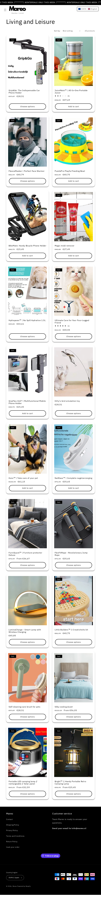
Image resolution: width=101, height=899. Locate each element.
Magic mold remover (64, 245)
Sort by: (57, 31)
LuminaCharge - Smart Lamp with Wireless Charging (25, 631)
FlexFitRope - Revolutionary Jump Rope (71, 553)
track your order (13, 847)
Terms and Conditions (15, 836)
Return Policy (11, 841)
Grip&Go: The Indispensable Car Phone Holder (24, 91)
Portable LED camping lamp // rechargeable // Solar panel (23, 782)
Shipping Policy (12, 825)
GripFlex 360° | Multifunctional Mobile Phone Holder (27, 402)
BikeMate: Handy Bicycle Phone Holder (27, 245)
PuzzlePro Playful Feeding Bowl (70, 171)
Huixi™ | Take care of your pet (23, 478)
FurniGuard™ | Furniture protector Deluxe (25, 553)
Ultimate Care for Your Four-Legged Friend (72, 321)
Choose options (27, 106)
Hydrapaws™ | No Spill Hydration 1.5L (27, 320)
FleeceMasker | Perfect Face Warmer (26, 171)
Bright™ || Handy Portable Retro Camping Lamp (70, 782)
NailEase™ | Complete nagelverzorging (73, 478)
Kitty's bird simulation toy (67, 401)
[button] (5, 10)
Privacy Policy (12, 830)
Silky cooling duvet (64, 707)
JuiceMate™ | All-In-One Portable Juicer (71, 91)
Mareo (15, 886)
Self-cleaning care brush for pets (24, 707)
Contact (9, 819)
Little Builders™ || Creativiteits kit (71, 630)
